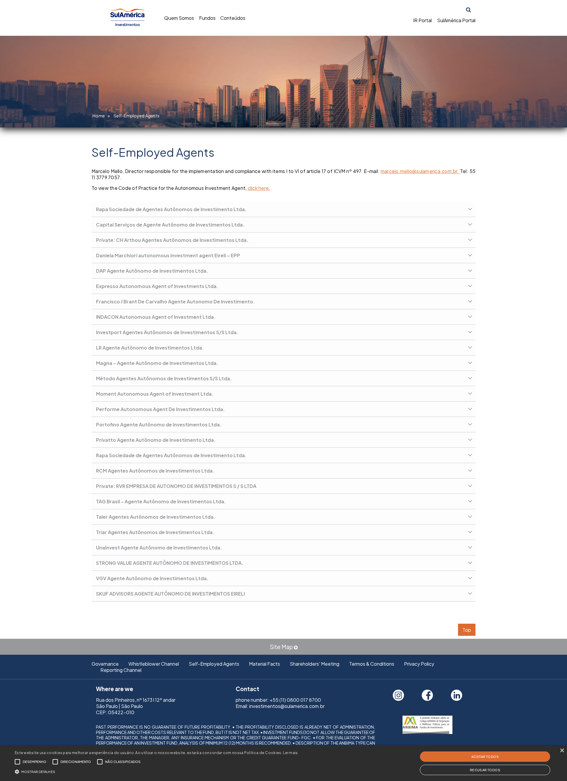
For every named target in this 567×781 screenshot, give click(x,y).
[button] (156, 771)
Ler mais (290, 753)
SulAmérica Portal (456, 20)
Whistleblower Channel (153, 664)
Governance (105, 664)
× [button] (562, 750)
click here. (259, 188)
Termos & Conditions (371, 664)
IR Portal (422, 20)
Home (98, 115)
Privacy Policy (419, 664)
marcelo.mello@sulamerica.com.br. (420, 171)
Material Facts (264, 664)
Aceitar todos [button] (485, 757)
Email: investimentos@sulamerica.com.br (280, 706)
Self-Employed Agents (214, 664)
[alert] (283, 763)
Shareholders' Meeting (314, 664)
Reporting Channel (120, 670)
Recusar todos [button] (485, 770)
